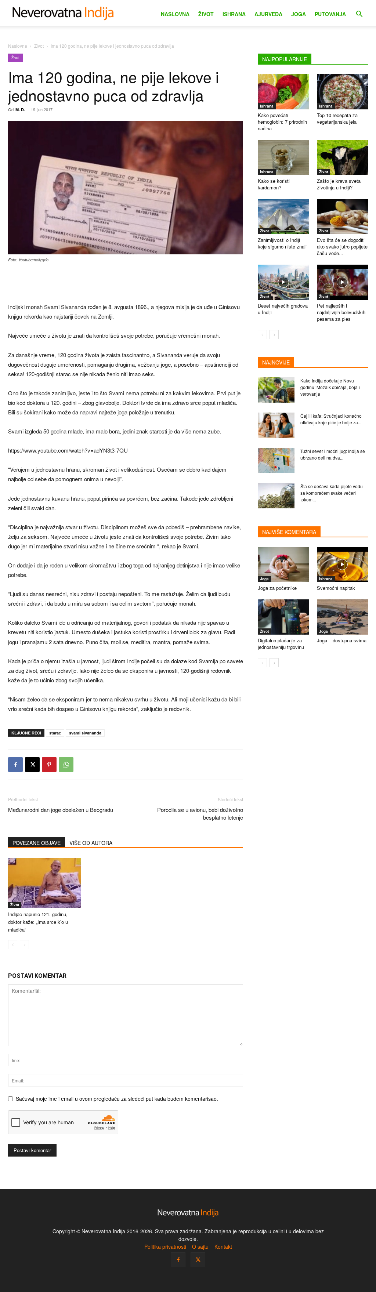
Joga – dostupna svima (341, 640)
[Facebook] (15, 764)
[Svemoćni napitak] (342, 564)
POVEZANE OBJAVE (36, 842)
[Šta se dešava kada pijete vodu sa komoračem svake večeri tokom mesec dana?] (276, 495)
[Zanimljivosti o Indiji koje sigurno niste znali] (283, 216)
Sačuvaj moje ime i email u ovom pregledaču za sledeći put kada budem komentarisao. (117, 1098)
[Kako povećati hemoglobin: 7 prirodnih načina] (283, 91)
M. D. (20, 109)
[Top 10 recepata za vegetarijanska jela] (342, 91)
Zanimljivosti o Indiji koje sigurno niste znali (282, 243)
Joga (298, 14)
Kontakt (223, 1246)
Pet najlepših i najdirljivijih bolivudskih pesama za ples (341, 312)
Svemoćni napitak (336, 587)
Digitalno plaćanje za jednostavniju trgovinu (281, 643)
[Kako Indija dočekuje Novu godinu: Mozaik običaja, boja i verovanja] (276, 390)
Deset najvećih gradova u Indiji (283, 309)
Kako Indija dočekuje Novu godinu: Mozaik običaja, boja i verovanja (330, 387)
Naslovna (175, 14)
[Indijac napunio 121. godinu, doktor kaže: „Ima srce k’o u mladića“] (44, 883)
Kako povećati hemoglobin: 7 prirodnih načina (282, 122)
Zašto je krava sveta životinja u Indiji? (339, 184)
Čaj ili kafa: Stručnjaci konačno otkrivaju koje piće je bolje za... (331, 419)
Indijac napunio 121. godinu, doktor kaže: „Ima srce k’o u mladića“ (38, 922)
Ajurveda (268, 14)
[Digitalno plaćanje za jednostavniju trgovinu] (283, 617)
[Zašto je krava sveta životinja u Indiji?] (342, 157)
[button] (359, 14)
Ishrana (234, 14)
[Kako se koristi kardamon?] (283, 157)
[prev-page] (12, 944)
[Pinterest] (49, 764)
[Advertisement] (126, 283)
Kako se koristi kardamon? (274, 184)
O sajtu (200, 1246)
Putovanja (330, 14)
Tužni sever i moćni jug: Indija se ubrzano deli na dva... (332, 454)
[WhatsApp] (66, 764)
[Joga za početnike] (283, 564)
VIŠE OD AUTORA (90, 842)
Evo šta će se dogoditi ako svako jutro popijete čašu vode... (342, 246)
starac (55, 733)
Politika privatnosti (165, 1246)
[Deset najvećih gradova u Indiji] (283, 282)
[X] (32, 764)
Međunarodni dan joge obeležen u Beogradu (60, 809)
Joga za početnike (277, 587)
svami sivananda (85, 733)
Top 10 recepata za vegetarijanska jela (337, 118)
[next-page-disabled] (24, 944)
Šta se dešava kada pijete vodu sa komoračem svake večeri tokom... (331, 492)
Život (206, 14)
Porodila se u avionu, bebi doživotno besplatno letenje (200, 813)
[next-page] (274, 334)
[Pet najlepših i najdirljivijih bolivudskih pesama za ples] (342, 282)
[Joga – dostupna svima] (342, 617)
